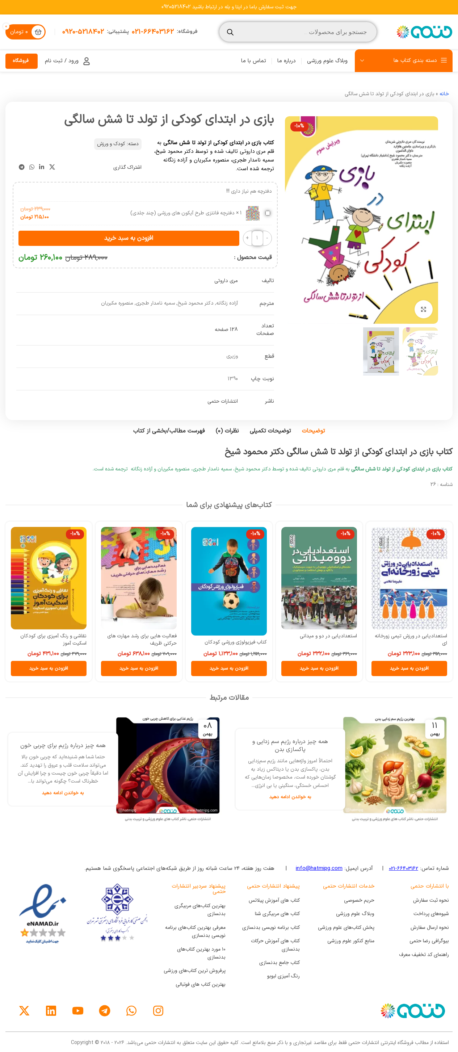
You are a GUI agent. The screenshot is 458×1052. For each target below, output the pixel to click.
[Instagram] (158, 1010)
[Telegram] (104, 1010)
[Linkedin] (51, 1010)
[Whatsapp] (131, 1010)
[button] (409, 668)
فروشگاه (21, 60)
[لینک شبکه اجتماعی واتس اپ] (32, 167)
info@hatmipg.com (319, 868)
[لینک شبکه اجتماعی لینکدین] (42, 167)
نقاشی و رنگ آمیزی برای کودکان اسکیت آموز (53, 639)
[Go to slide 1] (365, 316)
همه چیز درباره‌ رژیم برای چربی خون (63, 745)
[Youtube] (77, 1010)
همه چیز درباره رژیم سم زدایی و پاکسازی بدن (290, 745)
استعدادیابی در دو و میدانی (328, 636)
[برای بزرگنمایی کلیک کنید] (424, 309)
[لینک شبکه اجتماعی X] (52, 167)
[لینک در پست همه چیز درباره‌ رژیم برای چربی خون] (168, 769)
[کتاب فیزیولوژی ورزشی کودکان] (229, 581)
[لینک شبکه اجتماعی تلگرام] (21, 167)
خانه (444, 94)
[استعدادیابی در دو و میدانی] (319, 578)
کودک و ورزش (111, 144)
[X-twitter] (24, 1010)
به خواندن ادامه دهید (290, 796)
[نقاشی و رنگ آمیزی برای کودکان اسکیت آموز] (49, 578)
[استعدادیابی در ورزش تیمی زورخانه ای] (409, 578)
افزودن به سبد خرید (128, 238)
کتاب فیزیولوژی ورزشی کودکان (236, 642)
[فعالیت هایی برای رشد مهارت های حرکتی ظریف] (139, 578)
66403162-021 (403, 868)
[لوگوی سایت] (424, 31)
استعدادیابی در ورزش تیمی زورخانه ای (411, 639)
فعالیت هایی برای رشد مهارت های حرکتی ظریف (142, 639)
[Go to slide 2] (358, 316)
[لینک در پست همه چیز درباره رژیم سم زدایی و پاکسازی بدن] (395, 769)
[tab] (313, 431)
